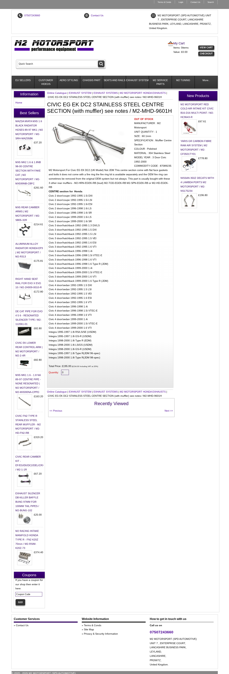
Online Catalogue (57, 92)
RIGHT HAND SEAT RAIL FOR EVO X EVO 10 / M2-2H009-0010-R (28, 283)
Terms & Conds (164, 2)
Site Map (89, 629)
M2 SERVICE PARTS (160, 82)
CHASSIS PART (92, 80)
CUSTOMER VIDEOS (46, 82)
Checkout (206, 53)
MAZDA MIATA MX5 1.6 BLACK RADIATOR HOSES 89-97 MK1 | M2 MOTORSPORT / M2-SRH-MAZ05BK (29, 130)
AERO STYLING (69, 80)
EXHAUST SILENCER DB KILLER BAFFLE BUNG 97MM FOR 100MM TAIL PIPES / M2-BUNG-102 (27, 502)
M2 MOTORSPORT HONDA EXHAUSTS (143, 92)
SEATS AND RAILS (114, 80)
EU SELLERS (23, 80)
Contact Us (195, 2)
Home (18, 102)
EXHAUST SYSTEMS (106, 92)
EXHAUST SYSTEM (137, 80)
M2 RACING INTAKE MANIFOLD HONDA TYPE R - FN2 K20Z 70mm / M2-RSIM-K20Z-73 (27, 539)
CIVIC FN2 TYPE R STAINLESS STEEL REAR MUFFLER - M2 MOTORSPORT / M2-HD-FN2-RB (28, 424)
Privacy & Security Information (101, 633)
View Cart (206, 47)
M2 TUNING (183, 80)
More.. (206, 80)
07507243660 (32, 15)
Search (211, 2)
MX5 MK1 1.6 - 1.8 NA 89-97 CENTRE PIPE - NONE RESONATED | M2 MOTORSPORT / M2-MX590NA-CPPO (28, 383)
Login (181, 2)
